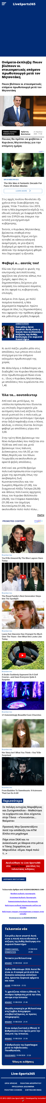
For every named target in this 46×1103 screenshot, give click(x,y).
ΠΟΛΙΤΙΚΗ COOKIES (13, 1090)
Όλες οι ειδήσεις (23, 1061)
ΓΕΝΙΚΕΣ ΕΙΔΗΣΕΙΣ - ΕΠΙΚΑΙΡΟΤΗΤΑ (10, 133)
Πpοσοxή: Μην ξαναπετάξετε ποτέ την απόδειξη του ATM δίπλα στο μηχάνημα (20, 830)
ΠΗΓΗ (40, 515)
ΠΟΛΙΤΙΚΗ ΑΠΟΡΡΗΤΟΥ (30, 1083)
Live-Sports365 (23, 1073)
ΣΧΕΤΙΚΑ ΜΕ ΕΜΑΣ (33, 1090)
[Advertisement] (23, 32)
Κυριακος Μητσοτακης (15, 879)
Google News (18, 865)
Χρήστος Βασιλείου (25, 132)
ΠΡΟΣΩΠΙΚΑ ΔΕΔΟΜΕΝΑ (23, 1086)
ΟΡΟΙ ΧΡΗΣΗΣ (11, 1083)
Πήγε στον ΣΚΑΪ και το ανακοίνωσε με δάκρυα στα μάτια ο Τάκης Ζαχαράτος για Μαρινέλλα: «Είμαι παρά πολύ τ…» (22, 846)
